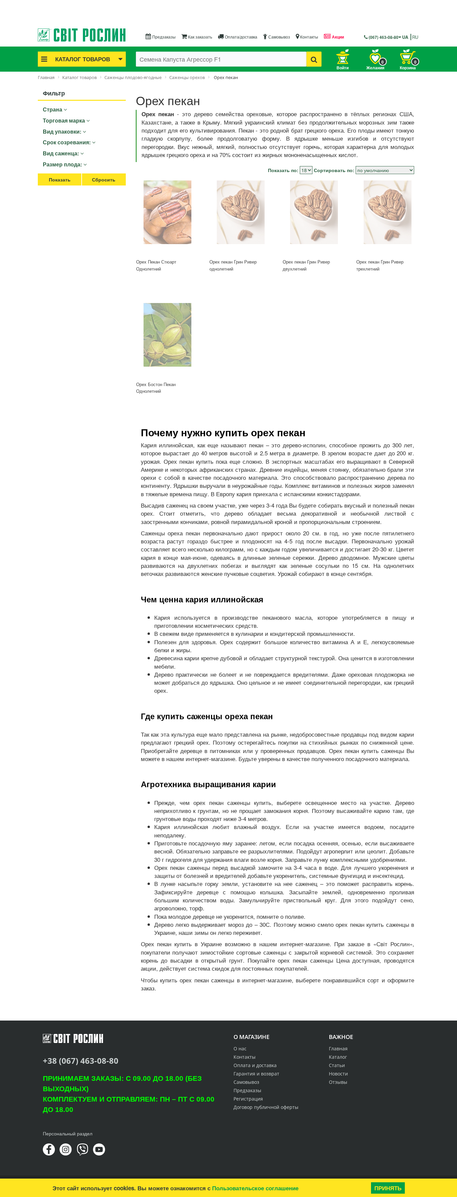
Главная (338, 1048)
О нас (240, 1048)
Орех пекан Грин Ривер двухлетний (306, 265)
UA (405, 37)
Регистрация (248, 1099)
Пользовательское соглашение (255, 1188)
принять (387, 1188)
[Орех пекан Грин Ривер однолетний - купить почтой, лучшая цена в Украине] (240, 216)
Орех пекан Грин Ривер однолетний (233, 265)
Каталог (338, 1057)
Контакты (308, 37)
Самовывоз (278, 37)
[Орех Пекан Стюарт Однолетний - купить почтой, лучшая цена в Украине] (167, 216)
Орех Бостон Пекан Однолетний (156, 387)
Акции (337, 37)
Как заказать (199, 37)
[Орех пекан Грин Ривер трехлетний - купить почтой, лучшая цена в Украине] (387, 216)
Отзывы (338, 1082)
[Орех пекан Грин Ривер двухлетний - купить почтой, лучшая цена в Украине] (314, 216)
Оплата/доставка (240, 37)
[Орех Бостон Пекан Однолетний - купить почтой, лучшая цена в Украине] (167, 339)
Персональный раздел (67, 1133)
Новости (338, 1073)
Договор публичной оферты (266, 1107)
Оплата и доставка (255, 1065)
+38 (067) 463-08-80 (80, 1060)
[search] (314, 59)
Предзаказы (163, 37)
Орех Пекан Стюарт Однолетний (156, 265)
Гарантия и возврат (256, 1073)
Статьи (337, 1065)
